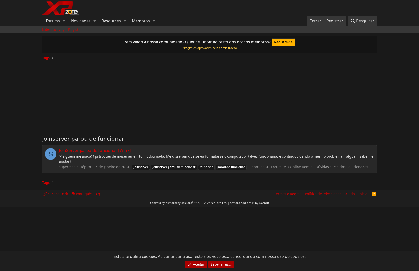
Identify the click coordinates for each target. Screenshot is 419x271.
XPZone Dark (57, 193)
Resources (111, 21)
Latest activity (53, 29)
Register (75, 29)
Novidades (80, 21)
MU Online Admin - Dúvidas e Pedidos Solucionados (325, 166)
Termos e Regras (287, 193)
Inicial (363, 193)
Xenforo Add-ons (249, 203)
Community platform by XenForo (188, 203)
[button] (63, 20)
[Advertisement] (209, 96)
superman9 (68, 166)
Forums (53, 21)
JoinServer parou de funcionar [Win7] (95, 150)
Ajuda (350, 193)
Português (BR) (87, 193)
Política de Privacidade (323, 193)
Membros (141, 21)
